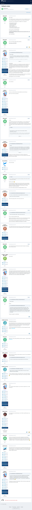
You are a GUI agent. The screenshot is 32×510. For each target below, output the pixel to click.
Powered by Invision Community (16, 508)
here (22, 72)
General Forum (12, 9)
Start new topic (28, 12)
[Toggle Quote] (10, 52)
